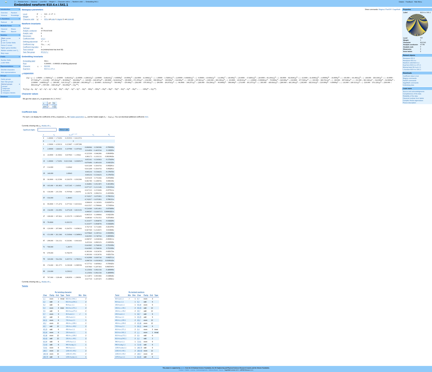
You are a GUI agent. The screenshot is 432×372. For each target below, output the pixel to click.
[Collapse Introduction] (19, 9)
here (146, 117)
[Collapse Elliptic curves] (19, 38)
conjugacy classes (8, 93)
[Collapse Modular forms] (19, 25)
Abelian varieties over (9, 50)
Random (14, 13)
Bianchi (13, 31)
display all (46, 126)
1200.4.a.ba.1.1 (71, 357)
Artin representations (8, 72)
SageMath (396, 9)
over (4, 40)
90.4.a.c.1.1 (70, 305)
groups (4, 86)
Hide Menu (418, 2)
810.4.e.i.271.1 (49, 69)
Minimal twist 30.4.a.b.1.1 (412, 67)
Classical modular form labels (413, 98)
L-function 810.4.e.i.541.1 (412, 69)
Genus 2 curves (6, 45)
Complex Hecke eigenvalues (413, 100)
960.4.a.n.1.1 (70, 348)
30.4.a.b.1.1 (70, 314)
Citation (401, 2)
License (192, 370)
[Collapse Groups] (19, 76)
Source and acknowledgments (413, 91)
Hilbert (3, 31)
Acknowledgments (202, 370)
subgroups (6, 88)
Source (221, 370)
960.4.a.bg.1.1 (71, 345)
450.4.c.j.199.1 (71, 323)
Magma (381, 9)
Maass (13, 29)
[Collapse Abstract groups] (19, 84)
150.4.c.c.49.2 (71, 326)
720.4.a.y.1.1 (70, 320)
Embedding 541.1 (92, 2)
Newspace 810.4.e (409, 60)
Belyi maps (5, 53)
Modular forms (23, 2)
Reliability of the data (410, 96)
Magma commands (410, 78)
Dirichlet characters (8, 70)
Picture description (409, 103)
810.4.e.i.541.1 (71, 299)
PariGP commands (409, 80)
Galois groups (6, 79)
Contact (181, 370)
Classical (34, 2)
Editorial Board (213, 370)
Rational (4, 22)
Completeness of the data (412, 94)
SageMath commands (410, 83)
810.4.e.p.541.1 (71, 302)
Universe (4, 15)
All (12, 22)
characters (6, 90)
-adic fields (5, 63)
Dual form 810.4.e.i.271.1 (412, 65)
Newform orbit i (77, 2)
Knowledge (15, 15)
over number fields (9, 43)
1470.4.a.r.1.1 (71, 342)
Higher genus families (8, 48)
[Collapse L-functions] (19, 19)
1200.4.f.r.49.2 (71, 351)
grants (183, 368)
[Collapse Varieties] (19, 35)
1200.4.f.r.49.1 (71, 354)
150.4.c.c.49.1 (71, 338)
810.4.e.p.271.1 (71, 311)
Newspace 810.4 (409, 58)
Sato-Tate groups (7, 82)
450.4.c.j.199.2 (71, 335)
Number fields (6, 60)
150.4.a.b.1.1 (70, 332)
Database (4, 96)
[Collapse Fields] (19, 57)
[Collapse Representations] (19, 66)
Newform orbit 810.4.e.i (411, 63)
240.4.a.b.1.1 (70, 317)
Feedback (409, 2)
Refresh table (64, 130)
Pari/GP (389, 9)
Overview (4, 13)
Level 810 (43, 2)
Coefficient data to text (411, 76)
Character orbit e (64, 2)
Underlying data (408, 85)
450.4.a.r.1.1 (70, 329)
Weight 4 (52, 2)
